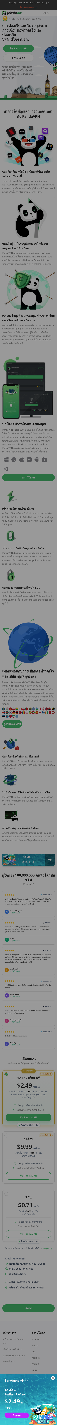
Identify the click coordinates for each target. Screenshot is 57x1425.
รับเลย (17, 1415)
